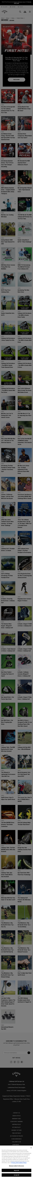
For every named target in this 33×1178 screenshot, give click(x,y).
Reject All (16, 1170)
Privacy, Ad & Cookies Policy (19, 1162)
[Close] (31, 1148)
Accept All (16, 1175)
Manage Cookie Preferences (16, 1165)
